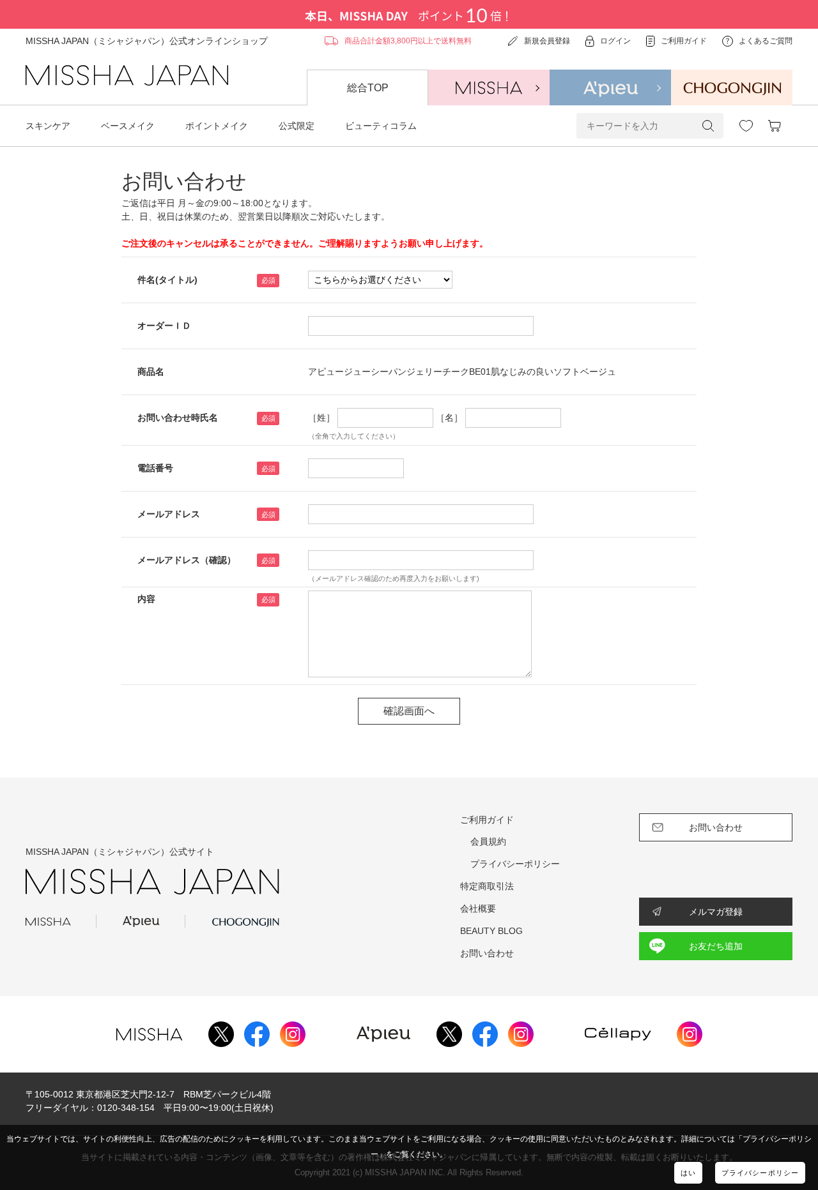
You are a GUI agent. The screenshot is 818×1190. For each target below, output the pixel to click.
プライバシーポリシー (760, 1173)
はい (688, 1173)
